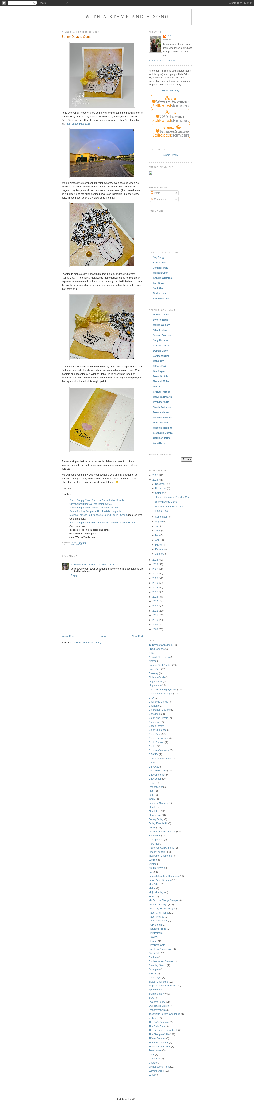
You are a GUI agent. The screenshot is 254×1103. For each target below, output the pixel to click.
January (160, 553)
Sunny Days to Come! (166, 501)
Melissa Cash (160, 272)
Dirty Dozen (155, 778)
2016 (155, 596)
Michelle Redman (162, 427)
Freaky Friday (156, 819)
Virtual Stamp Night (159, 1066)
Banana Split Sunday (160, 665)
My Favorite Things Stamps (163, 900)
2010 (155, 620)
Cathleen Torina (162, 438)
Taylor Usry (159, 293)
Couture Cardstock (159, 750)
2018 (155, 587)
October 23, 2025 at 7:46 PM (103, 564)
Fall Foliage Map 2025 (78, 123)
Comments (159, 199)
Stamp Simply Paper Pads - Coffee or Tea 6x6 (94, 507)
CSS (151, 762)
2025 (155, 479)
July (157, 526)
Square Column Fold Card (169, 506)
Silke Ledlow (160, 330)
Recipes (153, 957)
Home (103, 636)
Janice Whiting (161, 356)
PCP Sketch (155, 924)
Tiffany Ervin (160, 366)
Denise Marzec (161, 412)
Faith (151, 790)
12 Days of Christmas (160, 645)
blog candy (155, 685)
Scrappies (154, 969)
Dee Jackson (160, 422)
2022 (155, 569)
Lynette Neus (160, 319)
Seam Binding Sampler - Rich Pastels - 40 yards (95, 511)
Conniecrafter (79, 564)
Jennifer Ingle (160, 267)
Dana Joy (158, 361)
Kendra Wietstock (163, 278)
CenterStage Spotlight (161, 693)
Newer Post (68, 636)
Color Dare (155, 734)
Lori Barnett (159, 283)
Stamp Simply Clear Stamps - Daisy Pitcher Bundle (96, 500)
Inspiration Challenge (160, 855)
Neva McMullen (161, 381)
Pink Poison (155, 933)
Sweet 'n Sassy (157, 1002)
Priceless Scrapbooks (160, 949)
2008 (155, 629)
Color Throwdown (158, 738)
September (161, 516)
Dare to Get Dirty (158, 770)
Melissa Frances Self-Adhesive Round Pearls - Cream (98, 515)
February (160, 549)
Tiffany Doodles (157, 1038)
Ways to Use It (156, 1071)
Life (151, 872)
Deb (169, 36)
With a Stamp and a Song (127, 16)
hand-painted (156, 839)
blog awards (155, 681)
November (161, 488)
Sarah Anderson (162, 407)
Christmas (154, 714)
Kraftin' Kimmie (157, 868)
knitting (153, 864)
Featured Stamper (158, 803)
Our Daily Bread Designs (162, 908)
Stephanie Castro (163, 433)
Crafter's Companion (160, 758)
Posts (156, 193)
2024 (155, 559)
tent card (153, 1018)
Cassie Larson (161, 345)
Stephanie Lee (161, 298)
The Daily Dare (157, 1026)
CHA (151, 697)
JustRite (153, 859)
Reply (74, 575)
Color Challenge (158, 730)
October (159, 493)
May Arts (153, 884)
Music (152, 896)
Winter (152, 1074)
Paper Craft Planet (159, 912)
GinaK (152, 827)
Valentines (154, 1058)
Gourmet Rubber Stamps (162, 831)
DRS (151, 783)
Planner (153, 941)
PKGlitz (153, 937)
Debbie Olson (160, 350)
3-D (151, 653)
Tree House (155, 1050)
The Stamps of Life (159, 1034)
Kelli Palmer (160, 262)
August (159, 521)
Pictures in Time (157, 928)
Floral (152, 807)
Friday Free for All (158, 823)
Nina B (157, 386)
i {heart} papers (157, 852)
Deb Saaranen (161, 314)
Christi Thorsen (161, 391)
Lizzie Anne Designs (160, 880)
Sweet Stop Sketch (159, 1006)
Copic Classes (157, 742)
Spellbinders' (156, 989)
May (157, 535)
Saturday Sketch (157, 965)
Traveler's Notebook (159, 1046)
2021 (155, 573)
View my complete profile (162, 60)
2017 (155, 592)
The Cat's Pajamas (159, 1022)
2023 (155, 564)
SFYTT (152, 973)
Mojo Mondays (157, 892)
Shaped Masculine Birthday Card (172, 497)
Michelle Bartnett (162, 417)
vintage (153, 1062)
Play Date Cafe (157, 945)
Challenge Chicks (158, 701)
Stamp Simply (75, 545)
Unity (151, 1054)
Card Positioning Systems (163, 689)
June (158, 530)
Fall (151, 795)
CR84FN (153, 754)
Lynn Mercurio (161, 402)
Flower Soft (155, 815)
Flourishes (154, 811)
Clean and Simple (158, 718)
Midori (152, 888)
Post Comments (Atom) (88, 642)
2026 (155, 475)
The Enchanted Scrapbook (163, 1030)
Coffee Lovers (156, 726)
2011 (155, 615)
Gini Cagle (159, 371)
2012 (155, 610)
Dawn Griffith (160, 376)
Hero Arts (154, 843)
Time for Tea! (161, 511)
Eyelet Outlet (156, 787)
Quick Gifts (154, 953)
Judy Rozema (160, 340)
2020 (155, 578)
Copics (152, 746)
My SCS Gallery (170, 90)
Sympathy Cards (158, 1010)
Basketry (153, 673)
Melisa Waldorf (161, 325)
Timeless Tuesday (158, 1042)
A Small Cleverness (159, 657)
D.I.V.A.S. (154, 766)
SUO (151, 997)
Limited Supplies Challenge (164, 876)
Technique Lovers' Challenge (164, 1014)
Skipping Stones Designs (162, 985)
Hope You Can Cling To (161, 847)
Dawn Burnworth (162, 397)
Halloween (155, 835)
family (152, 799)
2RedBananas (157, 649)
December (161, 484)
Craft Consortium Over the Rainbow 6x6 (90, 504)
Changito (154, 705)
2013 (155, 606)
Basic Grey (155, 669)
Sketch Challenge (158, 981)
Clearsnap (154, 722)
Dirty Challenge (157, 774)
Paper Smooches (158, 920)
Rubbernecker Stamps (161, 961)
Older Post (137, 636)
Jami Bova (159, 443)
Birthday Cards (157, 677)
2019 (155, 583)
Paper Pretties (156, 916)
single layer (155, 977)
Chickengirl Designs (160, 709)
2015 (155, 601)
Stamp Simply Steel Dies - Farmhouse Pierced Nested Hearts (102, 522)
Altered (153, 661)
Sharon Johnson (162, 335)
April (158, 540)
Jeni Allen (158, 288)
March (159, 544)
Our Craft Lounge (158, 904)
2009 (155, 624)
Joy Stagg (158, 257)
